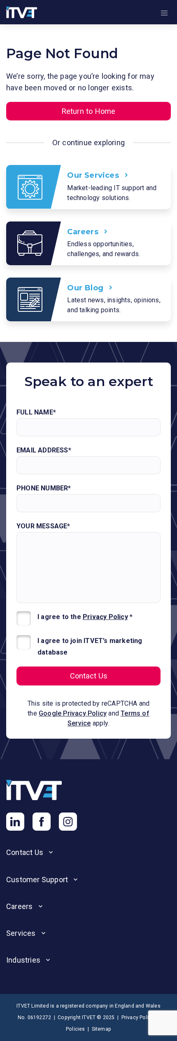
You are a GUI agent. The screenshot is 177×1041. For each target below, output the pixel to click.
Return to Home (89, 111)
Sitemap (101, 1029)
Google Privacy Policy (73, 713)
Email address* (43, 450)
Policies (75, 1029)
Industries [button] (24, 960)
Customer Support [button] (38, 879)
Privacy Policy (105, 617)
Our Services (94, 175)
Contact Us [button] (25, 852)
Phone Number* (43, 488)
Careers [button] (20, 906)
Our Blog (86, 287)
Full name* (36, 412)
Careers (83, 231)
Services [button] (21, 933)
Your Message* (43, 526)
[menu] (164, 13)
